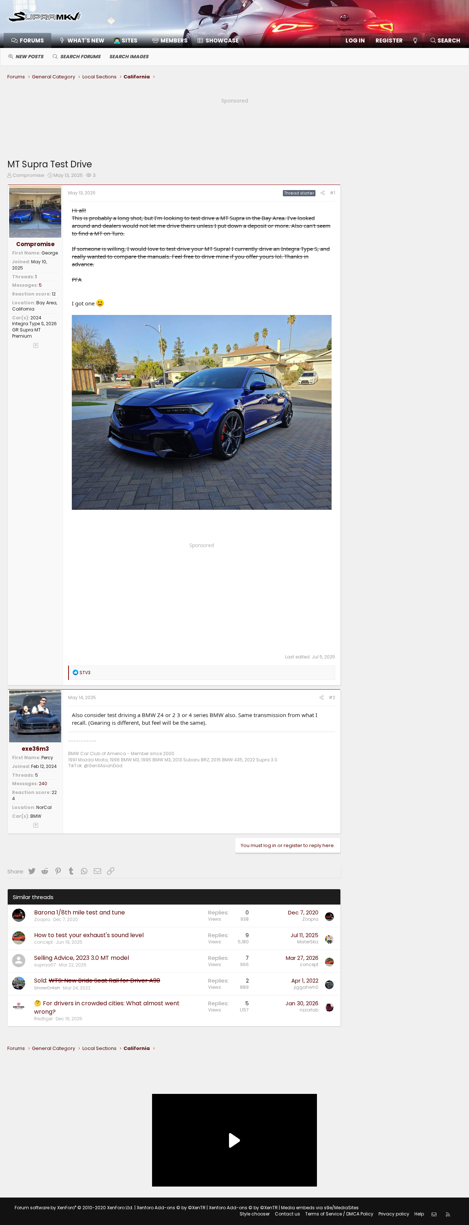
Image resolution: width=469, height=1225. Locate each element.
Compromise (28, 175)
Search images (128, 56)
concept (43, 942)
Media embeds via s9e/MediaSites (320, 1207)
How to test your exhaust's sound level (89, 935)
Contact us (287, 1214)
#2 (332, 697)
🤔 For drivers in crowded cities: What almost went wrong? (107, 1007)
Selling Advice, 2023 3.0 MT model (81, 958)
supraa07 (45, 965)
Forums (32, 40)
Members (174, 40)
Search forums (80, 56)
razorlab (309, 1010)
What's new (85, 40)
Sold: (97, 980)
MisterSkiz (307, 942)
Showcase (222, 40)
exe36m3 (35, 749)
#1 (332, 193)
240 (43, 783)
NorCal (44, 807)
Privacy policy (393, 1214)
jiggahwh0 (306, 987)
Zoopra (42, 919)
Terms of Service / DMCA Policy (339, 1214)
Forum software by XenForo (74, 1207)
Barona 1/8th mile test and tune (79, 912)
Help (419, 1214)
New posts (29, 56)
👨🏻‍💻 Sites (125, 40)
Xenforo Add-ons (171, 1207)
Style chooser (255, 1214)
